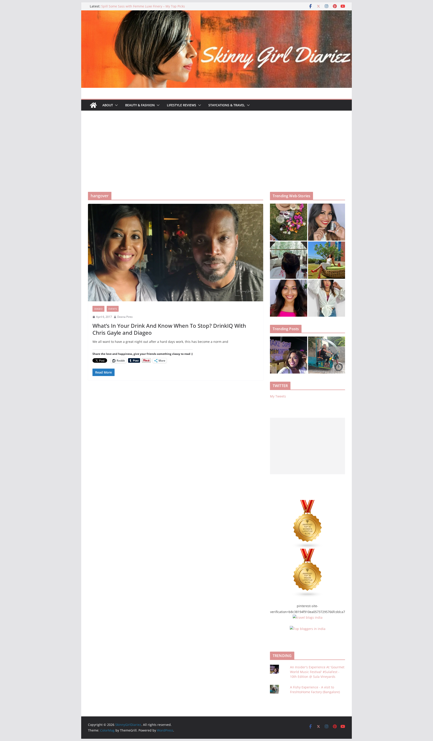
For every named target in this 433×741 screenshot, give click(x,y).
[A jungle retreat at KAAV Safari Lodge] (288, 260)
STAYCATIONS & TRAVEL (226, 105)
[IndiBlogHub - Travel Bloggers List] (307, 617)
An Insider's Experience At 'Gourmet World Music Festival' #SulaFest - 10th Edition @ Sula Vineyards (317, 672)
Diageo (98, 308)
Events (112, 308)
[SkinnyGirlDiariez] (216, 13)
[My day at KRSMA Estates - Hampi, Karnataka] (288, 222)
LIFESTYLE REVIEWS (181, 105)
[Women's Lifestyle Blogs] (307, 503)
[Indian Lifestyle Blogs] (307, 551)
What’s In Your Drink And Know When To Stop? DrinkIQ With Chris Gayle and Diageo (169, 329)
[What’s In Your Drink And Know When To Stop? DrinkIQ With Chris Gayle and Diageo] (175, 252)
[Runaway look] (288, 298)
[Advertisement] (216, 144)
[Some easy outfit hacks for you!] (326, 298)
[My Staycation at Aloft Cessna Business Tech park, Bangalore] (326, 260)
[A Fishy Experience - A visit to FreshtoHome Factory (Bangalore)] (326, 355)
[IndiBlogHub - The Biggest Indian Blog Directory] (307, 629)
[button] (115, 105)
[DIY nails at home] (326, 222)
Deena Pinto (125, 317)
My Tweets (278, 396)
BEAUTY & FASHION (140, 105)
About (107, 105)
